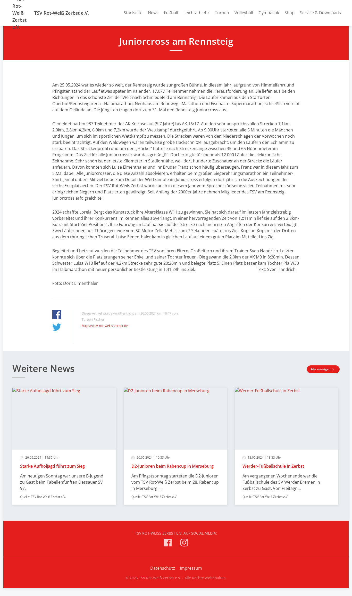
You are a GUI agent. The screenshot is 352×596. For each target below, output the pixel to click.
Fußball (171, 12)
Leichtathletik (196, 12)
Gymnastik (268, 12)
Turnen (222, 12)
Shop (289, 12)
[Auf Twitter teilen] (56, 328)
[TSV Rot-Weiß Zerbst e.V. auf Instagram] (184, 543)
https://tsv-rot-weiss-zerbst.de (105, 325)
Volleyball (243, 12)
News (153, 12)
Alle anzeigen (321, 369)
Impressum (191, 568)
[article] (64, 446)
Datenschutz (162, 568)
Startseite (133, 12)
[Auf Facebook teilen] (56, 315)
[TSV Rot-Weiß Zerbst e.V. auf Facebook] (168, 543)
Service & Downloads (320, 12)
